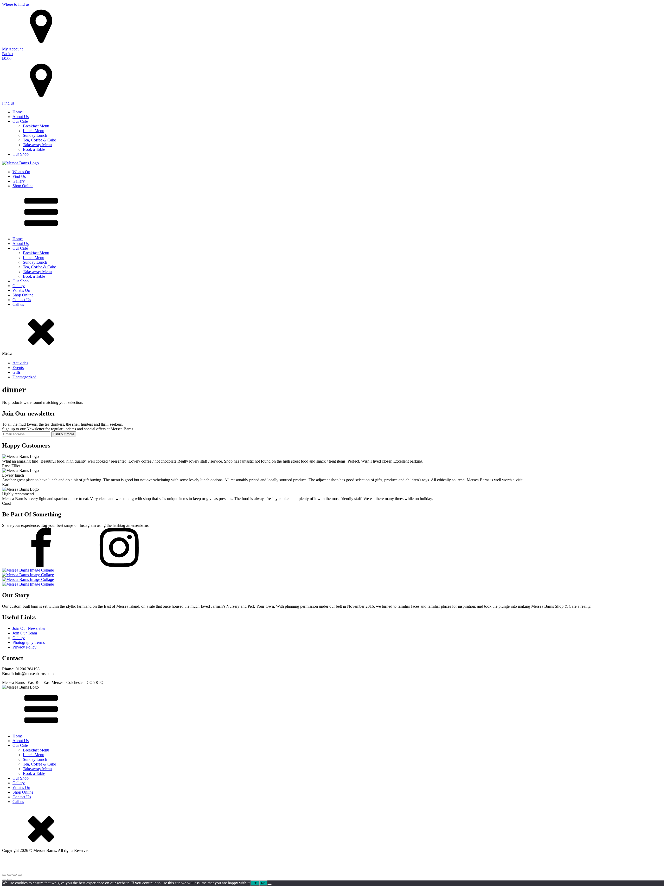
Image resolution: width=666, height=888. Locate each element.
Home (17, 112)
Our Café (20, 121)
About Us (20, 116)
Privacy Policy (24, 647)
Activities (20, 363)
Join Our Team (24, 633)
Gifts (16, 372)
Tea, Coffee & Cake (39, 140)
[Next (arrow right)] (9, 879)
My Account (12, 49)
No (263, 883)
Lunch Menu (33, 130)
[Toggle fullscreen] (9, 875)
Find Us (19, 176)
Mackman (166, 864)
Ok (255, 883)
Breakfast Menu (36, 126)
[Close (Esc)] (20, 875)
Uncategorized (24, 377)
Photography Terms (28, 642)
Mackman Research (108, 864)
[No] (269, 884)
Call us (18, 304)
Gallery (18, 181)
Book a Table (34, 149)
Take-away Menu (37, 144)
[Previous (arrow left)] (4, 879)
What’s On (21, 172)
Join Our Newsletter (29, 628)
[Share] (14, 875)
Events (18, 367)
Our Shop (20, 154)
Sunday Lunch (35, 135)
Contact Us (21, 299)
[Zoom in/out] (4, 875)
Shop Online (22, 186)
